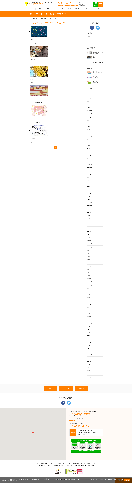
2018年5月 (89, 377)
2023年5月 (89, 186)
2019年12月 (89, 316)
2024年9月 (89, 139)
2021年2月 (89, 272)
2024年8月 (89, 142)
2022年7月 (89, 218)
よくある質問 (85, 8)
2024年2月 (89, 158)
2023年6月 (89, 183)
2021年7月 (89, 256)
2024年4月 (89, 152)
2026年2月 (89, 101)
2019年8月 (89, 329)
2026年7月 (89, 91)
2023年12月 (89, 164)
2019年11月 (89, 320)
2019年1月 (89, 351)
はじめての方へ (40, 8)
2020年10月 (89, 285)
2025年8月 (89, 120)
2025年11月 (89, 110)
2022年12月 (89, 202)
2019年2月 (89, 348)
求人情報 (61, 465)
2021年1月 (89, 275)
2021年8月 (89, 253)
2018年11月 (89, 358)
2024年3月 (89, 155)
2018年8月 (89, 367)
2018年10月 (89, 361)
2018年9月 (89, 364)
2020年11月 (89, 281)
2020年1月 (89, 313)
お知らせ (40, 465)
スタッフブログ (46, 465)
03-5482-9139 (69, 3)
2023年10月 (89, 171)
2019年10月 (89, 323)
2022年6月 (89, 221)
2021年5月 (89, 262)
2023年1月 (89, 199)
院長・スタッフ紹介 (66, 8)
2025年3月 (89, 132)
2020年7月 (89, 294)
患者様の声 (76, 8)
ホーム (32, 8)
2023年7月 (89, 180)
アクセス (100, 8)
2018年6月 (89, 373)
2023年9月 (89, 174)
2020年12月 (89, 278)
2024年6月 (89, 148)
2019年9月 (89, 326)
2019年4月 (89, 342)
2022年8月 (89, 215)
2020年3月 (89, 307)
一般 (88, 42)
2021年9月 (89, 250)
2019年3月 (89, 345)
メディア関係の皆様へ (89, 465)
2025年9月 (89, 117)
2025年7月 (89, 123)
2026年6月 (89, 94)
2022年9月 (89, 212)
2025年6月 (89, 126)
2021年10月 (89, 247)
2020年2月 (89, 310)
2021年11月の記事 (52, 18)
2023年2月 (89, 196)
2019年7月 (89, 332)
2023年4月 (89, 190)
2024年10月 (89, 136)
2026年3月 (89, 98)
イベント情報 (89, 39)
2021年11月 (89, 243)
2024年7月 (89, 145)
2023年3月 (89, 193)
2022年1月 (89, 237)
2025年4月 (89, 129)
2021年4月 (89, 266)
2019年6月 (89, 335)
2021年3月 (89, 269)
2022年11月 (89, 205)
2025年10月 (89, 113)
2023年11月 (89, 167)
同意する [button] (127, 480)
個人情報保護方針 (68, 465)
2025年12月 (89, 107)
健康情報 (88, 36)
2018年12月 (89, 354)
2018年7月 (89, 370)
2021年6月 (89, 259)
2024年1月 (89, 161)
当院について (50, 8)
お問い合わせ (55, 465)
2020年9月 (89, 288)
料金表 (93, 8)
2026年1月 (89, 104)
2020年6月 (89, 297)
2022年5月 (89, 224)
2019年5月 (89, 339)
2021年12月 (89, 240)
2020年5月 (89, 301)
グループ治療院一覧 (78, 465)
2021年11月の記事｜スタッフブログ (40, 18)
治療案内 (57, 8)
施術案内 (51, 388)
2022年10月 (89, 209)
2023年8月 (89, 177)
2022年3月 (89, 231)
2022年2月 (89, 234)
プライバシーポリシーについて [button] (24, 480)
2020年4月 (89, 304)
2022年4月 (89, 228)
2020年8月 (89, 291)
